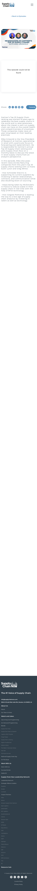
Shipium (3, 852)
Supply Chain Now (5, 728)
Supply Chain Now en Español (8, 731)
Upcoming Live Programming (10, 719)
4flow (2, 797)
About (3, 709)
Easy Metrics (4, 827)
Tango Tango (4, 737)
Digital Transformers (6, 742)
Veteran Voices (4, 745)
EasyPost (3, 786)
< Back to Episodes (18, 16)
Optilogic (3, 841)
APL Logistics (4, 811)
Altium (3, 800)
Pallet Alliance (4, 844)
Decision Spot (4, 819)
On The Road (5, 759)
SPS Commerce (5, 858)
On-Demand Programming (9, 723)
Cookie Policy (18, 881)
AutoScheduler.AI (5, 814)
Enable (3, 789)
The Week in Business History (8, 748)
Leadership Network (7, 780)
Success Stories (5, 770)
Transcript (32, 107)
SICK (2, 855)
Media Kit (4, 773)
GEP (2, 830)
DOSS (2, 822)
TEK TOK (3, 750)
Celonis (3, 816)
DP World (3, 825)
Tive (2, 860)
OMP (2, 838)
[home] (8, 4)
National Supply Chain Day (9, 756)
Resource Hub (6, 867)
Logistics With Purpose (7, 734)
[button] (32, 4)
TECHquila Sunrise (6, 753)
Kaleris (3, 836)
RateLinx (3, 847)
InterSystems (4, 833)
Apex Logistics (4, 805)
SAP (2, 849)
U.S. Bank (3, 791)
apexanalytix (4, 808)
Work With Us (5, 767)
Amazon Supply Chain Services (9, 803)
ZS (1, 863)
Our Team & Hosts (6, 712)
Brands (3, 725)
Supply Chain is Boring (7, 739)
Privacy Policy (18, 884)
